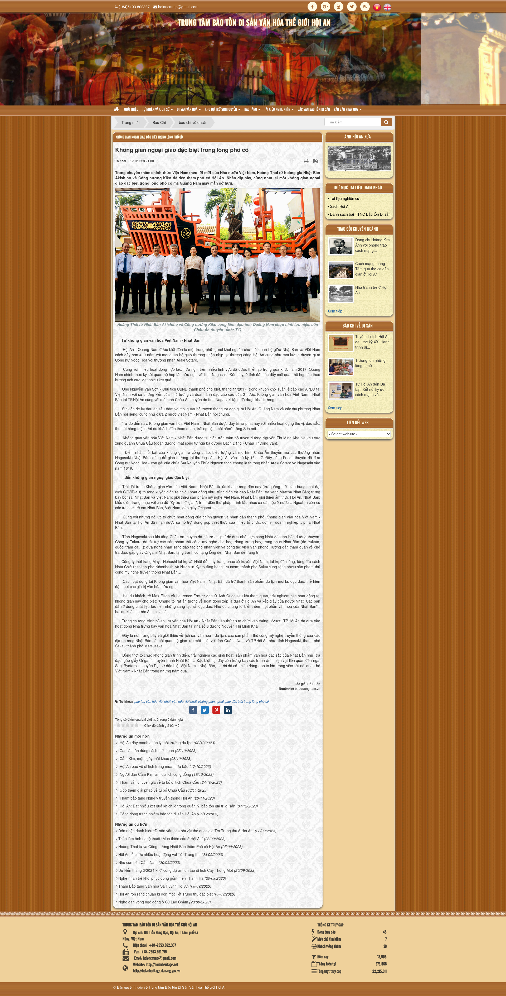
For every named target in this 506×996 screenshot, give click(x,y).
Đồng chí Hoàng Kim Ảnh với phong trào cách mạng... (372, 245)
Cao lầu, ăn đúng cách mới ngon (147, 750)
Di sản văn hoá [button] (187, 110)
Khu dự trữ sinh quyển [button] (221, 110)
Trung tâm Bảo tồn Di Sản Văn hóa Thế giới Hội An (187, 987)
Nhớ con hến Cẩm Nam (138, 862)
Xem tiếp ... (337, 311)
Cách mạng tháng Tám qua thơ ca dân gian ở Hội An (372, 269)
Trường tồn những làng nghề (370, 363)
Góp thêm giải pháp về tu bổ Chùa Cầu (152, 790)
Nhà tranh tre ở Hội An (371, 290)
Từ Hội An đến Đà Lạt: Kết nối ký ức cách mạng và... (370, 389)
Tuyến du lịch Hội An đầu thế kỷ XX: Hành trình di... (372, 342)
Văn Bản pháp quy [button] (346, 110)
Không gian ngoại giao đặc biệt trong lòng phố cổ (149, 137)
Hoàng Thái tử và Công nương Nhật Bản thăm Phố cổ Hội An (169, 846)
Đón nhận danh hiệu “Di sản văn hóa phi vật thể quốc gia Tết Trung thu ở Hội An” (186, 830)
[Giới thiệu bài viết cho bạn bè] (299, 160)
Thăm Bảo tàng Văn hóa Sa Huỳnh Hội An (153, 886)
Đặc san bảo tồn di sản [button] (314, 110)
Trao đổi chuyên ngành (357, 229)
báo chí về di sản (358, 326)
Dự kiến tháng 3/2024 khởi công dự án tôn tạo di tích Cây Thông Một (175, 870)
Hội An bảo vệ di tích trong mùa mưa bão (154, 766)
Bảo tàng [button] (251, 110)
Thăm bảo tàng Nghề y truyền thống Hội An (156, 798)
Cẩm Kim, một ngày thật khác (144, 758)
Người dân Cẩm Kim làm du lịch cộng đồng (155, 774)
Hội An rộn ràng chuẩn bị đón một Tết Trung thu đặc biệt (165, 894)
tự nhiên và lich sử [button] (156, 110)
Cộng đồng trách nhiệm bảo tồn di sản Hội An (158, 813)
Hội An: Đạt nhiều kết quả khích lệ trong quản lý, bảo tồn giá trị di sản (177, 806)
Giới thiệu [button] (131, 110)
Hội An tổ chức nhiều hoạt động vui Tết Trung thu (159, 854)
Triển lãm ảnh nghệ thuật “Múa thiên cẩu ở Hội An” (160, 838)
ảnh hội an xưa (357, 137)
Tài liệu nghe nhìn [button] (277, 110)
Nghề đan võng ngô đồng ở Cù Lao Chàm (153, 901)
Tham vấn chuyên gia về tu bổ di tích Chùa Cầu (159, 782)
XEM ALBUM (359, 160)
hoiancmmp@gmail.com (178, 6)
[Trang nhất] (117, 110)
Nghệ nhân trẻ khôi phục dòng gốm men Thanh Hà (160, 878)
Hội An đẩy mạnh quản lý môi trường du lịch (156, 742)
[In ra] (307, 160)
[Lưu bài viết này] (316, 160)
